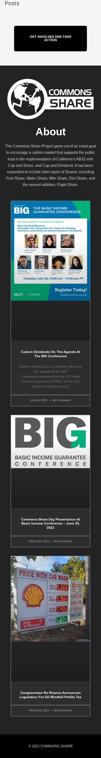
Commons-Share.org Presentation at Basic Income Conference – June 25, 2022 (50, 524)
